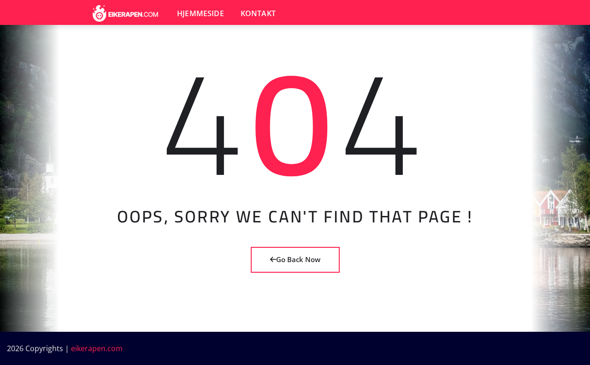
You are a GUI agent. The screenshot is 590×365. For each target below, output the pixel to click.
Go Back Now (298, 259)
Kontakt (258, 13)
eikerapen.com (97, 348)
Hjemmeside (200, 13)
